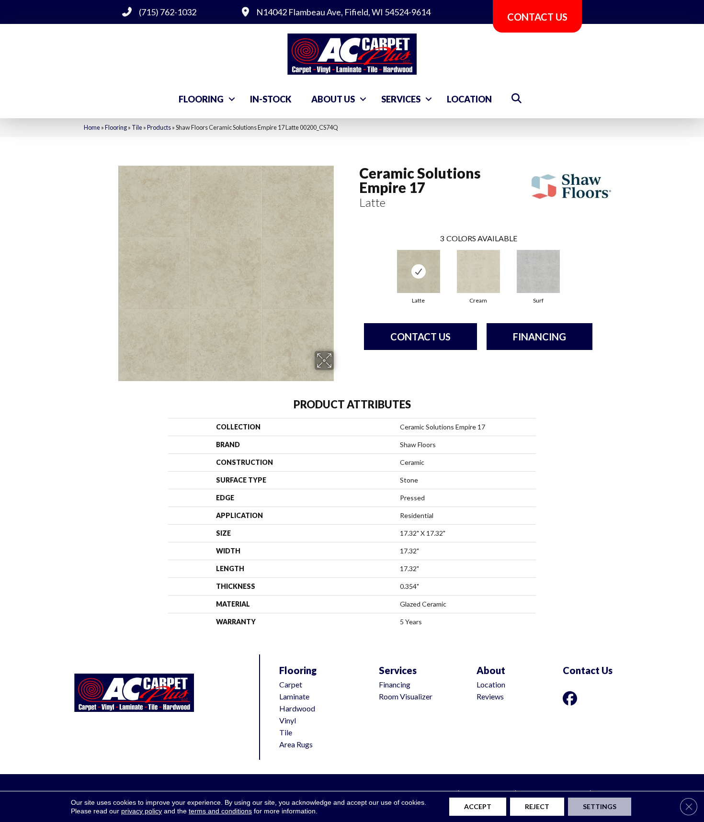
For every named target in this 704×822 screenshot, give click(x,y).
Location (469, 99)
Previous (354, 263)
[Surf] (538, 271)
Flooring (201, 99)
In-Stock (271, 99)
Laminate (294, 696)
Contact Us (420, 336)
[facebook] (572, 698)
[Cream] (478, 271)
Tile (137, 127)
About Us (333, 99)
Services (400, 99)
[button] (232, 99)
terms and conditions (220, 811)
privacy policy (141, 811)
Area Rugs (296, 744)
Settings (599, 806)
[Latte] (419, 271)
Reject (537, 806)
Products (159, 127)
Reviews (490, 696)
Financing (539, 336)
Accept (477, 806)
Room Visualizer (405, 696)
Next (602, 263)
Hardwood (297, 708)
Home (92, 127)
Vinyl (287, 720)
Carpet (290, 684)
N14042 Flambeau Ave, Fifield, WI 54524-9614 (343, 12)
